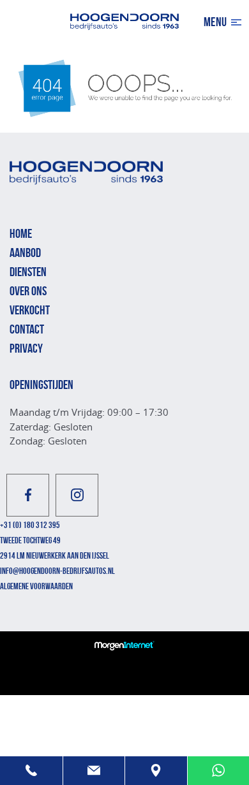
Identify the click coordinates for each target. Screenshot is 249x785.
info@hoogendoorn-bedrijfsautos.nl (57, 571)
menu (215, 22)
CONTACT (27, 329)
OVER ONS (28, 291)
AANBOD (25, 253)
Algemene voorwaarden (36, 586)
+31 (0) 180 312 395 (30, 525)
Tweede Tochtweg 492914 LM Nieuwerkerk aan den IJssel (54, 548)
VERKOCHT (30, 310)
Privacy (26, 348)
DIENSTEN (28, 272)
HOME (21, 233)
